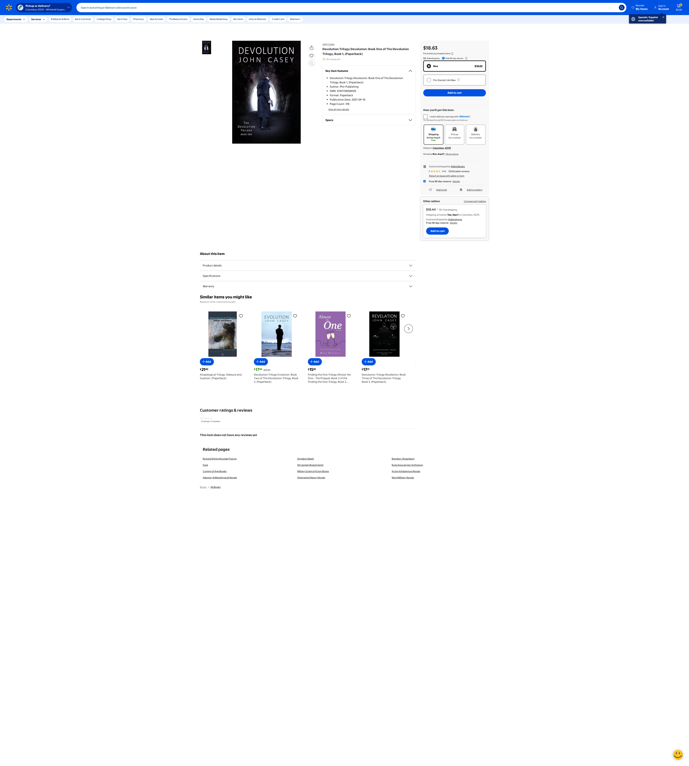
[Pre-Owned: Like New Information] (458, 79)
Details (456, 181)
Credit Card (278, 19)
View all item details (338, 109)
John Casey (328, 44)
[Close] (66, 19)
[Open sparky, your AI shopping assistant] (677, 754)
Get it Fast (122, 19)
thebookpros (455, 219)
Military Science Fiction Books (313, 471)
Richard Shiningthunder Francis (219, 458)
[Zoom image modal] (311, 63)
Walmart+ (295, 19)
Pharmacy (138, 19)
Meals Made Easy (219, 19)
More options (452, 154)
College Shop (104, 19)
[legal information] (452, 53)
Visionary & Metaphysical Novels (220, 477)
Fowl (205, 465)
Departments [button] (13, 19)
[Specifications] (411, 276)
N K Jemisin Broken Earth (310, 465)
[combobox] (351, 7)
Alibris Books (458, 166)
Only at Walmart (257, 19)
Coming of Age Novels (214, 471)
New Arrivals (156, 19)
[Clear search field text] (613, 7)
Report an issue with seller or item (446, 175)
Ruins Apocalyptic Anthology (407, 465)
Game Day (198, 19)
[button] (639, 7)
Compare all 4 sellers (475, 201)
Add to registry (474, 189)
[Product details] (411, 265)
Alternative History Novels (311, 477)
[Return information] (465, 58)
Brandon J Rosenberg (403, 458)
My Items (238, 19)
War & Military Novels (403, 477)
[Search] (622, 7)
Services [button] (36, 19)
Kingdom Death (305, 458)
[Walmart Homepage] (9, 7)
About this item (212, 254)
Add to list (441, 189)
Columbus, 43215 (442, 147)
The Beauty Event (178, 19)
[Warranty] (411, 286)
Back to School (83, 19)
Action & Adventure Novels (406, 471)
